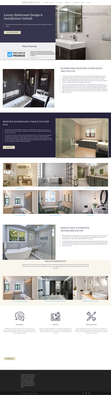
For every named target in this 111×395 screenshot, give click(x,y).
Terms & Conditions (32, 393)
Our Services (59, 2)
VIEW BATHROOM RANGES (12, 32)
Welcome (46, 2)
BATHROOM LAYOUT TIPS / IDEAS (91, 301)
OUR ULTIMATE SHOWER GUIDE (20, 301)
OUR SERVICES (9, 147)
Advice (82, 2)
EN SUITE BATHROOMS (55, 215)
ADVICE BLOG (9, 358)
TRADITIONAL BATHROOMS (90, 188)
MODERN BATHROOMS (55, 188)
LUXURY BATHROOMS (20, 215)
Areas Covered (76, 2)
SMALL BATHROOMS (20, 188)
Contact (88, 2)
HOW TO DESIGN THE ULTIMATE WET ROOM (55, 301)
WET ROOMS (91, 215)
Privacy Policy (24, 393)
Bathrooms (67, 2)
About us (52, 2)
